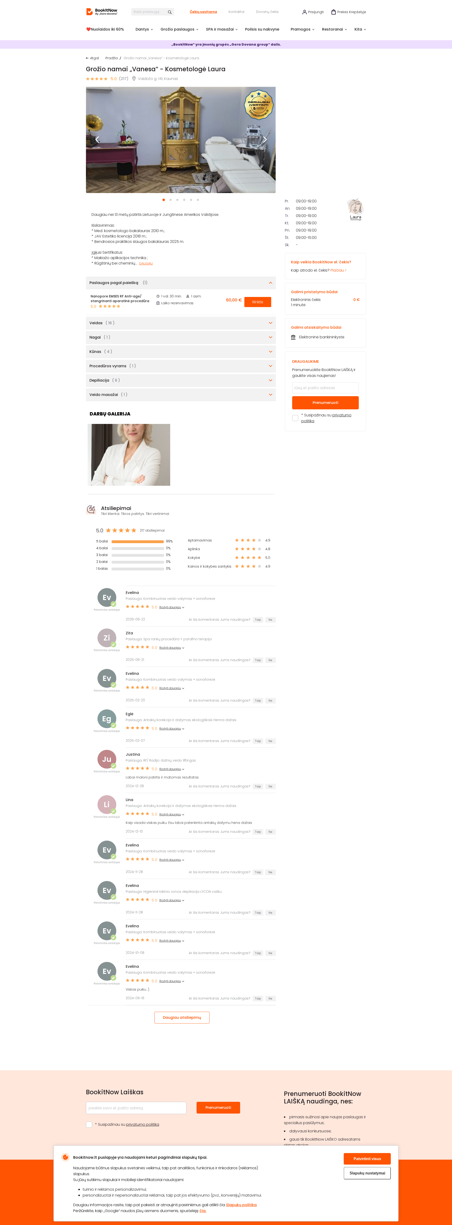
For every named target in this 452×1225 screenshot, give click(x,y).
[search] (170, 12)
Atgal (94, 58)
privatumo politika (142, 1124)
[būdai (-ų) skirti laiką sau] (102, 11)
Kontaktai (236, 11)
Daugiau (146, 263)
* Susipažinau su (326, 418)
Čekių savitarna (203, 11)
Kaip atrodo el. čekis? (321, 266)
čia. (202, 1210)
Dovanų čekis (267, 11)
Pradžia (111, 58)
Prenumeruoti (325, 402)
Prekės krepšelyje (351, 12)
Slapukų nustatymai (367, 1173)
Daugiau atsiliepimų (182, 1017)
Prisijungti (316, 12)
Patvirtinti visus (367, 1159)
